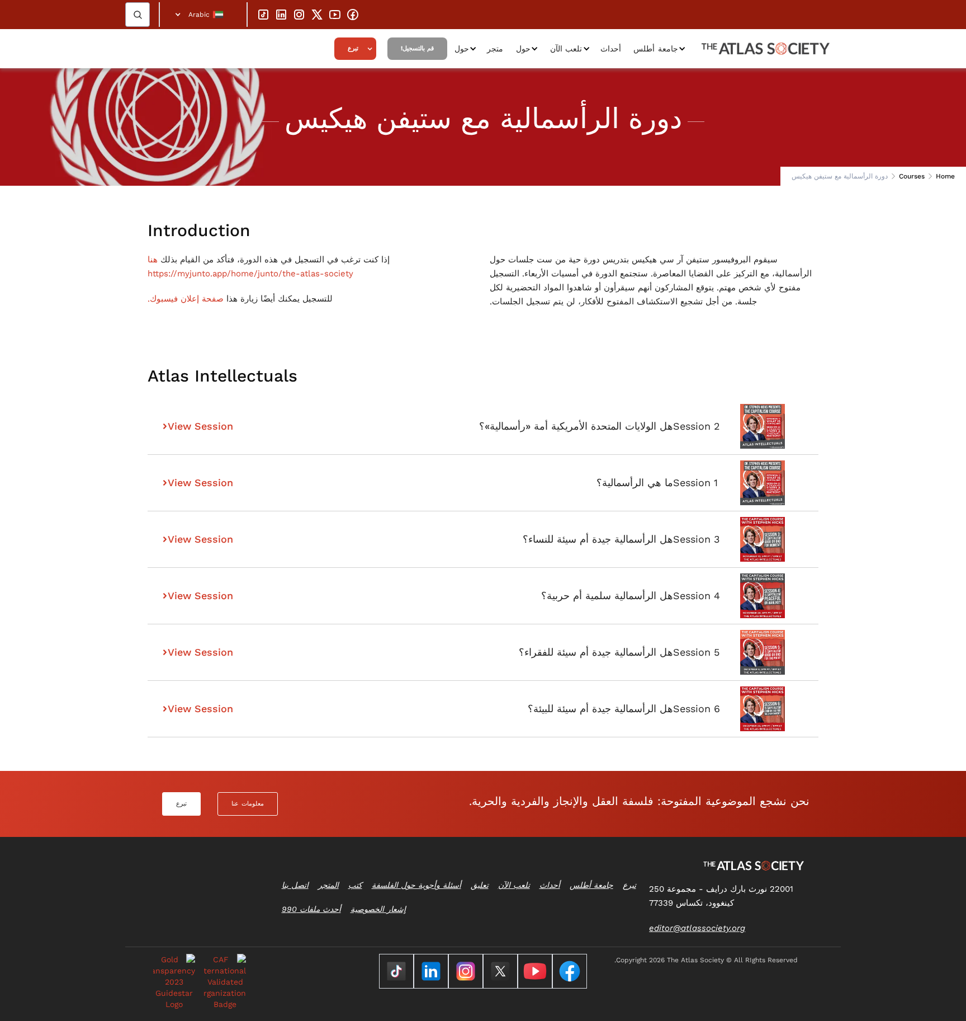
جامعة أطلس (655, 48)
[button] (203, 14)
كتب (355, 885)
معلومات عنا (247, 803)
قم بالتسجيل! (417, 48)
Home (945, 176)
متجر (495, 48)
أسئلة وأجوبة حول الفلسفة (416, 885)
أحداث (610, 48)
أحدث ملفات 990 (311, 909)
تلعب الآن (566, 48)
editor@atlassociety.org (697, 928)
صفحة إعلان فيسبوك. (186, 299)
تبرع (353, 48)
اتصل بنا (295, 885)
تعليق (480, 885)
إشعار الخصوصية (378, 909)
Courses (912, 176)
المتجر (328, 885)
